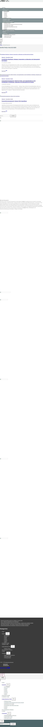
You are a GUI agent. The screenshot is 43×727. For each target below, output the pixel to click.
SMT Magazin (6, 11)
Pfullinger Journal (7, 23)
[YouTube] (4, 1)
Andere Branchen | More (6, 646)
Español (5, 15)
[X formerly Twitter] (5, 1)
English (5, 29)
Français (5, 16)
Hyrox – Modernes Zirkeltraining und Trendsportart (10, 621)
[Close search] (2, 721)
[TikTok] (7, 1)
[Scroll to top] (1, 675)
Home (4, 8)
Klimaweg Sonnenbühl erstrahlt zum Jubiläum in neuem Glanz (12, 620)
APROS (23, 201)
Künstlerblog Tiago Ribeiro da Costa (10, 26)
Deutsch (5, 12)
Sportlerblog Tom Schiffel (8, 25)
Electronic (4, 633)
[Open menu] (1, 40)
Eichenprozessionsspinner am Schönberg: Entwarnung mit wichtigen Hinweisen (15, 625)
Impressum (5, 664)
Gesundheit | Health (9, 57)
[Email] (0, 1)
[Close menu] (0, 680)
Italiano (5, 17)
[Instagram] (2, 1)
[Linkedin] (8, 1)
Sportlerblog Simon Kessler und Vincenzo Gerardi (13, 24)
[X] (6, 668)
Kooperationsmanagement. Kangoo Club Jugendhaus (14, 101)
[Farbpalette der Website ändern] (2, 677)
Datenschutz (6, 665)
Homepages (4, 653)
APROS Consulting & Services (9, 34)
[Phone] (1, 668)
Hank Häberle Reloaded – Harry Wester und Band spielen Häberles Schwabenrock (15, 624)
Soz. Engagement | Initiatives (8, 30)
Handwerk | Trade (6, 20)
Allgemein (3, 57)
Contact (4, 31)
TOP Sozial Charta (7, 37)
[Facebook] (1, 1)
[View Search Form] (0, 43)
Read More (4, 92)
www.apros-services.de (9, 662)
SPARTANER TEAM (8, 35)
